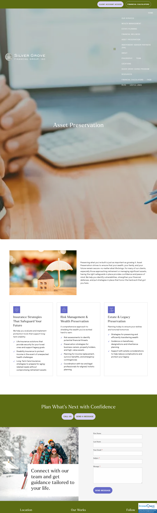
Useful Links (136, 85)
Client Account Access (110, 4)
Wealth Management (131, 23)
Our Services (128, 18)
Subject (103, 458)
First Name (97, 433)
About (124, 53)
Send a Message (85, 416)
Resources (127, 74)
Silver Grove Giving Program (135, 69)
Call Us (68, 416)
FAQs (149, 79)
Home (150, 13)
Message (103, 466)
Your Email (104, 450)
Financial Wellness (131, 34)
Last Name (97, 442)
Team (138, 58)
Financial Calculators (132, 79)
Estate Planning (129, 29)
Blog (124, 85)
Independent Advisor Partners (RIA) (136, 46)
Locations (126, 63)
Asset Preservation (131, 39)
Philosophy (127, 58)
